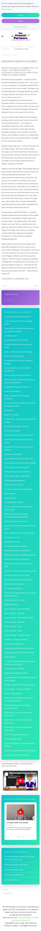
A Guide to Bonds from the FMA (16, 340)
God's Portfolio (9, 494)
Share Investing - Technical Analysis (17, 635)
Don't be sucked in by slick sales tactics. (18, 435)
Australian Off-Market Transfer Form (17, 387)
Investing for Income (12, 542)
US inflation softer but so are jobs (17, 822)
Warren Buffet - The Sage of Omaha (17, 689)
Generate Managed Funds (13, 870)
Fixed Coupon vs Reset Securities (16, 467)
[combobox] (20, 300)
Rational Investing (10, 605)
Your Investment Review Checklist (16, 755)
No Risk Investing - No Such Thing (16, 575)
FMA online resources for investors (17, 472)
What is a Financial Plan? (13, 694)
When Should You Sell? (13, 739)
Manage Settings (20, 27)
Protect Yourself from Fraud (14, 600)
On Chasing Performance (13, 588)
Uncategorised (6, 893)
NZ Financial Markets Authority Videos (18, 580)
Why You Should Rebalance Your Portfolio (19, 751)
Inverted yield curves (12, 537)
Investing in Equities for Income (15, 546)
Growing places (10, 498)
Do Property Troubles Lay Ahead (16, 426)
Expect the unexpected (12, 454)
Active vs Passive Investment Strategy (18, 352)
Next (35, 286)
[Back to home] (20, 36)
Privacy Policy (6, 9)
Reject (20, 21)
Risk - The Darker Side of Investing (16, 609)
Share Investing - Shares (13, 631)
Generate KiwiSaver (11, 880)
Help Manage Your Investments (15, 521)
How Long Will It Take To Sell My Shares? (19, 533)
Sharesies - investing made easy (16, 639)
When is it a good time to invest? (16, 735)
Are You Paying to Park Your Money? (17, 375)
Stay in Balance (10, 657)
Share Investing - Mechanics (14, 622)
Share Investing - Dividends (14, 613)
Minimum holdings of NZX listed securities (19, 555)
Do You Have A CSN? (12, 431)
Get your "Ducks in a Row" (13, 485)
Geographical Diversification (14, 480)
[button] (2, 36)
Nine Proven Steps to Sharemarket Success (20, 571)
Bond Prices (8, 410)
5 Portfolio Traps (10, 336)
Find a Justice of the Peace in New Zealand (20, 463)
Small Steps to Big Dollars (13, 644)
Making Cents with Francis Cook (16, 865)
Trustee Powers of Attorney (14, 669)
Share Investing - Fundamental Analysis (18, 618)
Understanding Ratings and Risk (16, 673)
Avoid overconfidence (12, 391)
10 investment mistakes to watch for (17, 317)
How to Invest (12, 55)
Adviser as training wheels (13, 356)
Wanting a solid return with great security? (19, 685)
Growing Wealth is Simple (13, 502)
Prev (5, 286)
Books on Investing (11, 415)
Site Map (4, 889)
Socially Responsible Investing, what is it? (19, 648)
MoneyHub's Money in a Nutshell (16, 559)
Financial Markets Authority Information (18, 459)
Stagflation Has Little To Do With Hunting (19, 653)
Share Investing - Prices (13, 626)
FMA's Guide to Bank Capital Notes (17, 476)
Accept (20, 15)
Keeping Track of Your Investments (17, 550)
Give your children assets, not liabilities (18, 489)
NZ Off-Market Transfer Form (15, 584)
